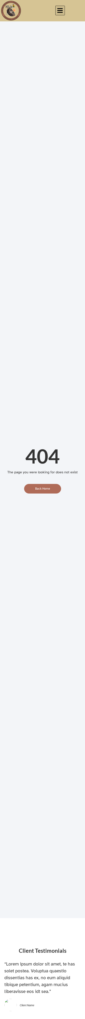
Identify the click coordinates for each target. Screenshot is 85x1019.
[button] (60, 10)
